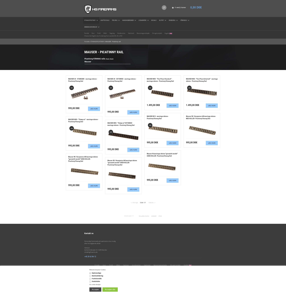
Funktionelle (97, 278)
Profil (99, 33)
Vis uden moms (144, 216)
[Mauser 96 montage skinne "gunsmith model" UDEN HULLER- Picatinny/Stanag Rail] (163, 166)
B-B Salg (153, 20)
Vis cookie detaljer (95, 284)
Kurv (93, 33)
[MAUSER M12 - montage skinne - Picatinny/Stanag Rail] (163, 129)
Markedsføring (97, 276)
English (167, 33)
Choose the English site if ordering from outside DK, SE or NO (103, 36)
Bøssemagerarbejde (143, 33)
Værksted (131, 33)
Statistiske (96, 281)
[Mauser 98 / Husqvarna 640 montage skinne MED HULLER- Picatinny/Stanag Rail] (202, 129)
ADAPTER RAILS (105, 20)
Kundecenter (121, 33)
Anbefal (153, 216)
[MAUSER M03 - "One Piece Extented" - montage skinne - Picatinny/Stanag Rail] (202, 92)
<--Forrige (134, 202)
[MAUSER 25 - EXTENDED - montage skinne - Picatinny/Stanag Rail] (123, 95)
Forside (86, 33)
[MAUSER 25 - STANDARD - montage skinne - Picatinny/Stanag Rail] (84, 93)
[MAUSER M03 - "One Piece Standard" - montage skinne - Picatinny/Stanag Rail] (163, 92)
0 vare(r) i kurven (180, 7)
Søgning (112, 33)
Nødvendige (96, 273)
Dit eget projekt (157, 33)
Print (160, 216)
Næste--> (152, 202)
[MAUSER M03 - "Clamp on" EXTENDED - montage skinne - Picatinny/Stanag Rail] (123, 136)
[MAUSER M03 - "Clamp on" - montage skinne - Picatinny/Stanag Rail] (84, 132)
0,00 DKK (196, 7)
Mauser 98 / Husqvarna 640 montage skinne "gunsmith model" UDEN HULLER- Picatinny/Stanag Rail (83, 159)
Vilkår (105, 33)
